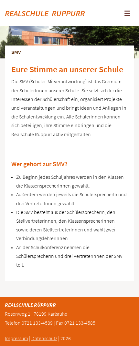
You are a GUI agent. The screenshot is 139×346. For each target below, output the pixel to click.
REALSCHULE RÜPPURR (45, 13)
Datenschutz (44, 338)
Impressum (16, 338)
